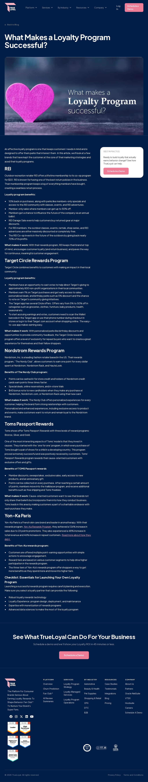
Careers (129, 708)
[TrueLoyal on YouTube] (32, 716)
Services (68, 680)
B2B (86, 712)
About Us (129, 684)
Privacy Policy (114, 775)
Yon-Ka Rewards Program (37, 526)
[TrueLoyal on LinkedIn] (26, 716)
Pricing (108, 703)
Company (130, 680)
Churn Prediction (51, 688)
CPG (86, 703)
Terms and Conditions (133, 775)
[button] (33, 7)
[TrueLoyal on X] (21, 716)
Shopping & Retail (92, 698)
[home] (12, 7)
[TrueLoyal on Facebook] (11, 716)
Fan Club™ (48, 693)
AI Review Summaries (48, 700)
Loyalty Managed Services (72, 693)
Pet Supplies (90, 693)
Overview (47, 684)
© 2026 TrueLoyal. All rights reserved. (22, 775)
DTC (86, 708)
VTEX (128, 698)
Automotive (89, 684)
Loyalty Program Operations (71, 701)
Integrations (110, 693)
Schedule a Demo (133, 7)
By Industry (90, 680)
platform (48, 680)
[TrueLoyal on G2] (13, 728)
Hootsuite (129, 703)
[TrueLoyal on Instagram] (16, 716)
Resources (111, 680)
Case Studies (111, 684)
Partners (129, 688)
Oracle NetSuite (132, 693)
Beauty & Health (91, 688)
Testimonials (110, 688)
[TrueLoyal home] (15, 683)
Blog (107, 698)
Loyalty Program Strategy (71, 685)
